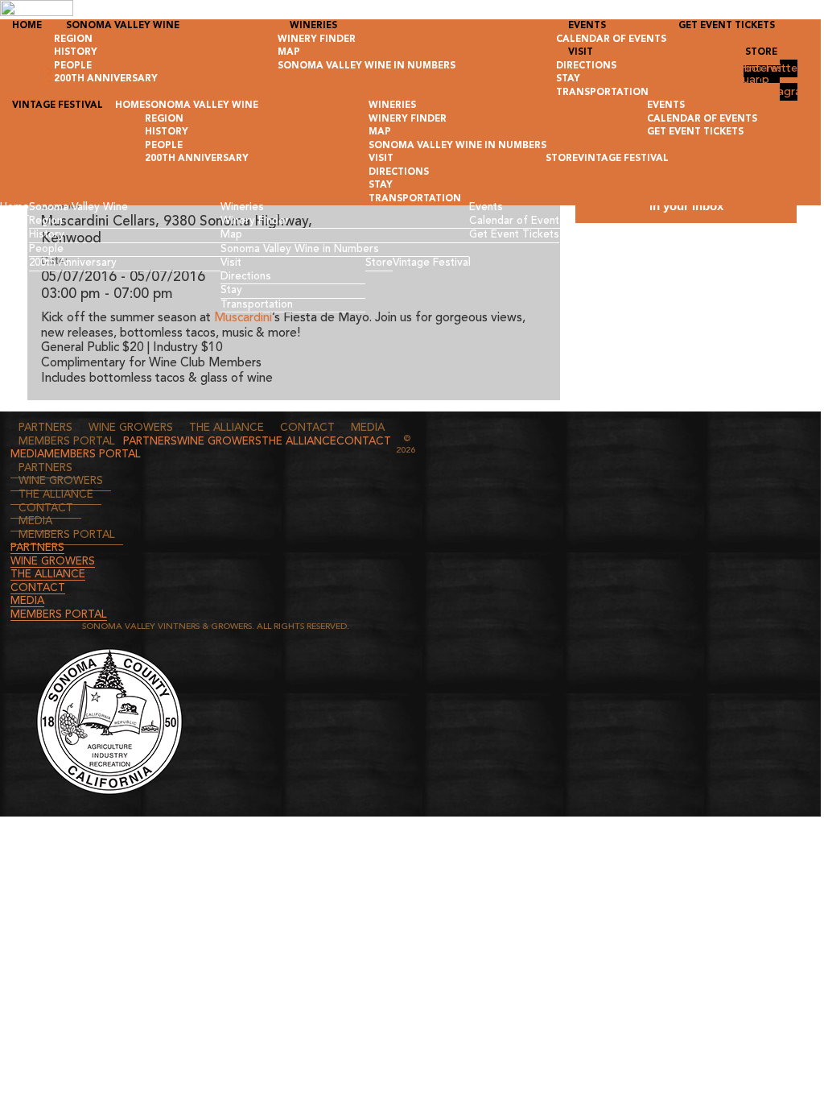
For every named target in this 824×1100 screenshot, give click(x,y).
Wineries (242, 207)
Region (46, 221)
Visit (230, 263)
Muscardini (243, 318)
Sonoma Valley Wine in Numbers (299, 249)
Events (486, 207)
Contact (307, 428)
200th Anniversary (73, 263)
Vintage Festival (432, 263)
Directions (245, 276)
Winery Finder (254, 221)
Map (231, 235)
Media (368, 428)
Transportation (256, 305)
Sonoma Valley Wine (78, 207)
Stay (231, 290)
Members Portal (67, 441)
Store (379, 263)
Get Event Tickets (514, 235)
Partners (45, 428)
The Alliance (226, 428)
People (46, 249)
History (46, 235)
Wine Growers (131, 428)
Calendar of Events (517, 221)
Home (14, 207)
